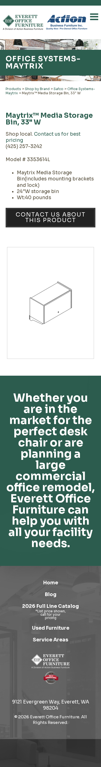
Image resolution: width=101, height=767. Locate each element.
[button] (94, 16)
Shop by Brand (37, 89)
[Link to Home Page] (50, 661)
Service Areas (50, 640)
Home (50, 583)
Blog (50, 594)
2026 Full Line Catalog (50, 606)
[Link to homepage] (23, 22)
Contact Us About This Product (51, 217)
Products (13, 89)
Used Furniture (50, 628)
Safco (58, 89)
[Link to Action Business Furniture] (66, 22)
